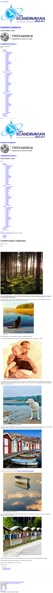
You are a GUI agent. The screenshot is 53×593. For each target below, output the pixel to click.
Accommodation (9, 52)
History (7, 66)
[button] (26, 47)
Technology (8, 70)
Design (7, 59)
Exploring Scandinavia (11, 27)
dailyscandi (3, 590)
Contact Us (5, 115)
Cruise (7, 58)
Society (7, 68)
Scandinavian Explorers (8, 44)
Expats (7, 60)
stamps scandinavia (7, 568)
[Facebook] (3, 248)
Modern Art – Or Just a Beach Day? (12, 583)
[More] (21, 248)
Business (7, 56)
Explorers (8, 61)
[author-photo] (4, 589)
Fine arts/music (9, 62)
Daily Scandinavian (5, 1)
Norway (4, 71)
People (7, 67)
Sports (7, 69)
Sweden (4, 92)
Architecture (8, 53)
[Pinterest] (12, 248)
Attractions (8, 54)
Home (4, 49)
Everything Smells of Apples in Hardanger (15, 582)
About (4, 114)
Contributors (5, 113)
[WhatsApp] (16, 248)
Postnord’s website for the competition (25, 471)
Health (7, 64)
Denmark (5, 51)
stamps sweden (6, 569)
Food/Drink (8, 63)
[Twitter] (7, 248)
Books (7, 55)
